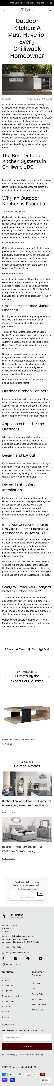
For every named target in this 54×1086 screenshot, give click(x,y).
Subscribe (27, 1046)
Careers (5, 1017)
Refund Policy (38, 994)
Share (10, 649)
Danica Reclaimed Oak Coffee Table (18, 740)
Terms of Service (39, 1010)
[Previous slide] (6, 3)
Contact (5, 1012)
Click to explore (37, 3)
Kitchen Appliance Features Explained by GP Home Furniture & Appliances (26, 803)
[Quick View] (48, 733)
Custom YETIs (8, 985)
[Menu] (4, 10)
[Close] (51, 3)
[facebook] (3, 958)
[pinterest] (28, 958)
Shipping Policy (39, 1005)
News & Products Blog (12, 996)
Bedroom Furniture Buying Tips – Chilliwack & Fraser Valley (23, 849)
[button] (49, 9)
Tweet (22, 649)
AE (35, 1067)
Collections (7, 980)
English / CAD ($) (13, 964)
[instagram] (16, 958)
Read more (8, 813)
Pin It (34, 649)
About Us (6, 1007)
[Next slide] (48, 3)
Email (46, 649)
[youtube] (40, 958)
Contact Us (37, 984)
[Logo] (27, 9)
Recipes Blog (8, 1001)
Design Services (9, 991)
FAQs (34, 989)
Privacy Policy (38, 999)
